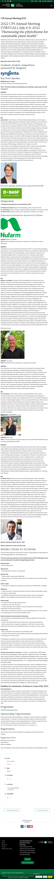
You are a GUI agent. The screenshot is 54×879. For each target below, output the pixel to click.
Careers (4, 846)
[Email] (31, 826)
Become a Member (27, 862)
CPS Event (10, 789)
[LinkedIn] (8, 1)
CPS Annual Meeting (13, 788)
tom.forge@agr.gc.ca (31, 725)
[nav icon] (51, 5)
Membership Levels (7, 848)
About (3, 843)
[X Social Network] (25, 826)
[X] (3, 1)
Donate (28, 859)
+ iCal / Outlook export (42, 810)
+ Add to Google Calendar (12, 810)
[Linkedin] (28, 826)
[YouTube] (10, 1)
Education (4, 845)
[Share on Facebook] (22, 826)
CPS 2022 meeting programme (9, 710)
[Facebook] (5, 1)
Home (3, 841)
